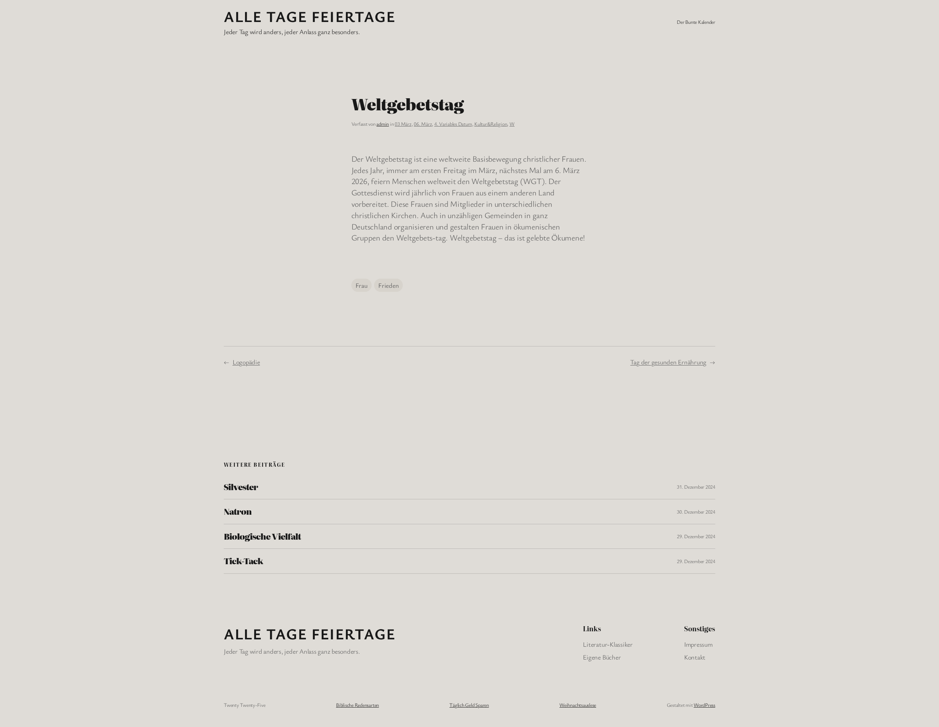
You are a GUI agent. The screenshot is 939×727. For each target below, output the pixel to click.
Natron (238, 511)
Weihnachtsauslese (577, 704)
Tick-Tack (243, 561)
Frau (361, 285)
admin (382, 123)
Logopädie (246, 361)
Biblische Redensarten (357, 704)
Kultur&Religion (490, 123)
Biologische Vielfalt (262, 536)
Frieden (388, 285)
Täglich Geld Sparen (469, 704)
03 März (403, 123)
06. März (423, 123)
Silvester (241, 487)
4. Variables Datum (453, 123)
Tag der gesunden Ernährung (668, 361)
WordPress (704, 704)
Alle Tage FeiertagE (309, 16)
